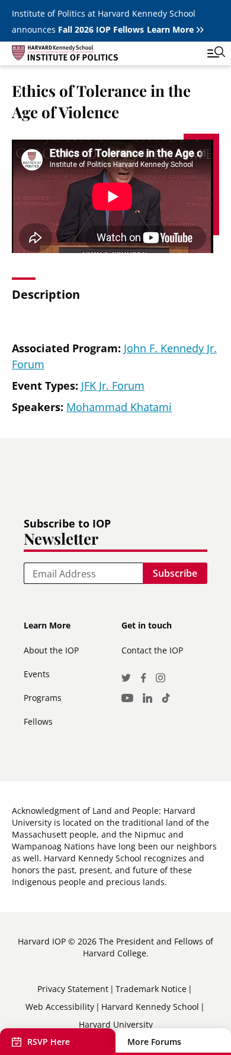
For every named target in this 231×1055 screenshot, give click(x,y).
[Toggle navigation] (207, 53)
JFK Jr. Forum (113, 385)
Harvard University (116, 1024)
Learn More (170, 29)
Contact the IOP (152, 650)
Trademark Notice (151, 988)
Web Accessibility (59, 1006)
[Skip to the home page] (103, 55)
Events (37, 674)
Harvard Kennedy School (150, 1006)
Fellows (38, 721)
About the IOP (51, 650)
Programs (43, 697)
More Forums (154, 1041)
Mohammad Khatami (119, 407)
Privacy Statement (72, 988)
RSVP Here (48, 1041)
